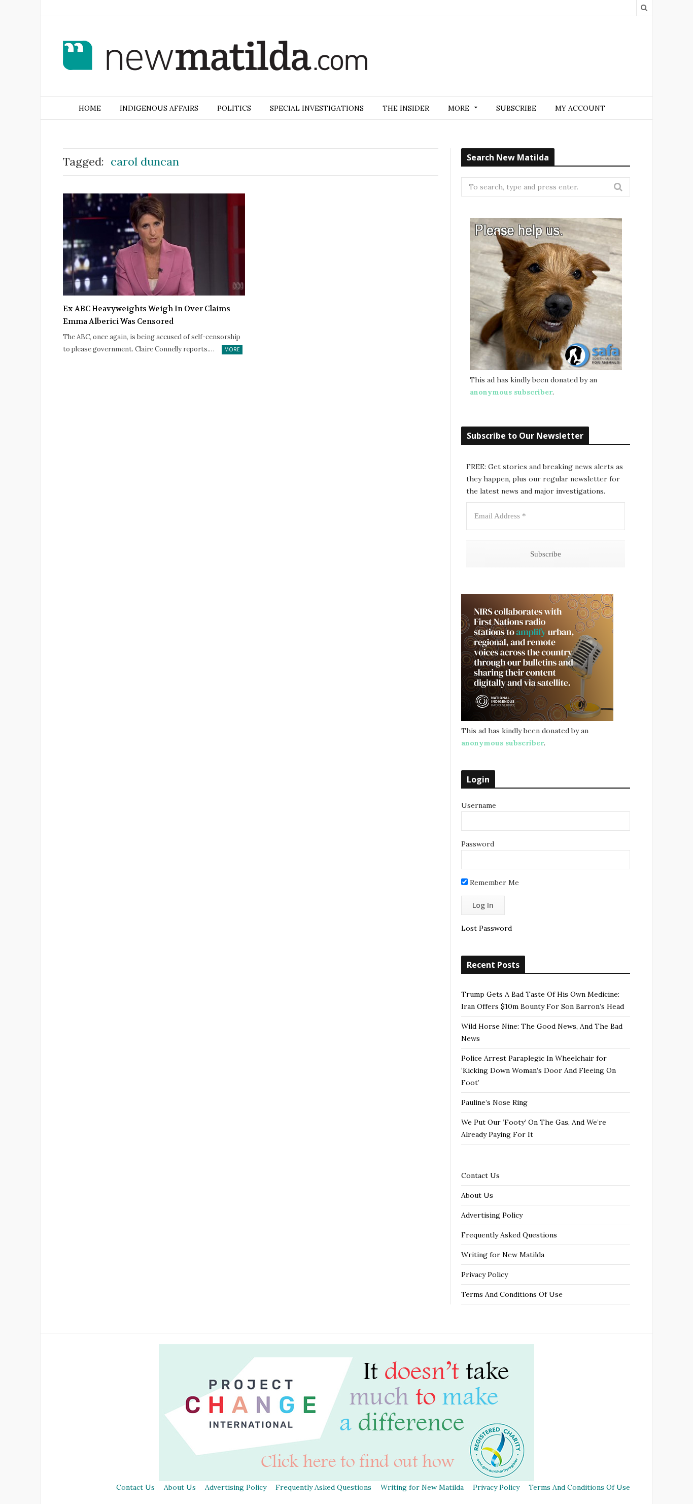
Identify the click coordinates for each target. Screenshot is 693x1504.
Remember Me (493, 882)
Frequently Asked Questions (509, 1234)
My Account (580, 108)
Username (478, 805)
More (232, 349)
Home (90, 108)
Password (477, 843)
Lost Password (486, 928)
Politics (234, 108)
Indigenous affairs (159, 108)
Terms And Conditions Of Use (512, 1294)
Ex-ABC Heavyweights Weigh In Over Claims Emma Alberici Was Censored (146, 315)
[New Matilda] (215, 57)
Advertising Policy (492, 1215)
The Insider (406, 108)
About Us (477, 1195)
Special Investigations (317, 108)
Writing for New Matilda (502, 1254)
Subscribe (516, 108)
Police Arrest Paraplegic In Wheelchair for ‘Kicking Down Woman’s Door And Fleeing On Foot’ (538, 1070)
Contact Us (480, 1175)
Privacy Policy (484, 1274)
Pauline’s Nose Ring (494, 1102)
